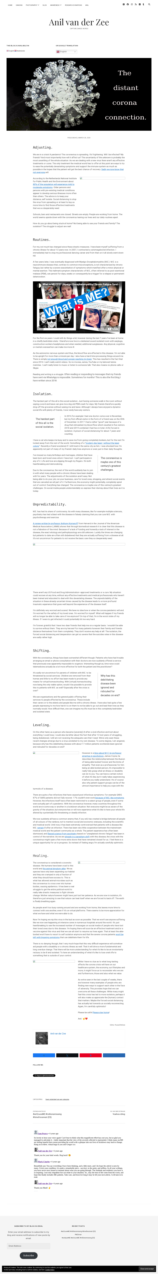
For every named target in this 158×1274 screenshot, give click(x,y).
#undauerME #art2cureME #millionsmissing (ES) (78, 1238)
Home (10, 5)
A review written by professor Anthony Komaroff (55, 523)
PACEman (78, 1234)
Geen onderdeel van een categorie (57, 1099)
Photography (31, 5)
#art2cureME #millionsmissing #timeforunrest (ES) (78, 1231)
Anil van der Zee (79, 21)
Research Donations (73, 5)
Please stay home (101, 1012)
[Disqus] (79, 1160)
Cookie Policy (49, 1270)
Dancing (19, 5)
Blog (45, 5)
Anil (87, 5)
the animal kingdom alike (54, 868)
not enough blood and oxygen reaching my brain (69, 359)
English (63, 52)
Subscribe (28, 1255)
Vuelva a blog (119, 1114)
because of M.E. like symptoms (109, 798)
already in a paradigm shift (77, 836)
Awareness (54, 5)
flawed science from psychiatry (62, 833)
